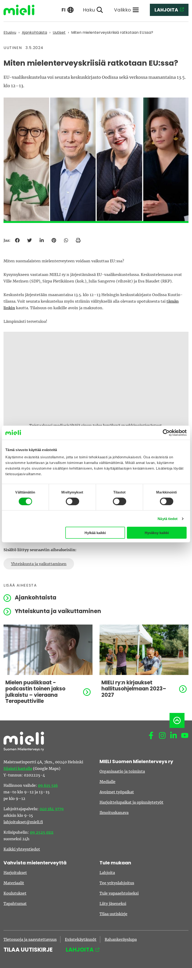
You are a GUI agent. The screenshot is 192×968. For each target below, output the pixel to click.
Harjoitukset (15, 872)
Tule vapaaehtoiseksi (119, 893)
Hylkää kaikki (95, 533)
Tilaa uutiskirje (113, 914)
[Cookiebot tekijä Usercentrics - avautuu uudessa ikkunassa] (166, 432)
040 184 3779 (52, 808)
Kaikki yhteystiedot (22, 849)
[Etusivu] (22, 10)
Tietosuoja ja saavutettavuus (30, 939)
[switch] (72, 501)
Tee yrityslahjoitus (117, 883)
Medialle (107, 781)
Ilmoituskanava (114, 812)
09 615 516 (48, 785)
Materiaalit (14, 883)
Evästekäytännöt (80, 939)
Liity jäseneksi (113, 903)
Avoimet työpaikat (117, 792)
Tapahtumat (15, 903)
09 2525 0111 (41, 832)
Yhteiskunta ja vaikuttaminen (38, 563)
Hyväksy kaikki (157, 533)
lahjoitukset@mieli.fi (23, 822)
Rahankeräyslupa (121, 939)
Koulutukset (15, 893)
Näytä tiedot (167, 518)
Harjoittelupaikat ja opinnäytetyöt (131, 802)
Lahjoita (107, 872)
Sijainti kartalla (18, 768)
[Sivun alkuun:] (177, 720)
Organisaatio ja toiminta (122, 771)
